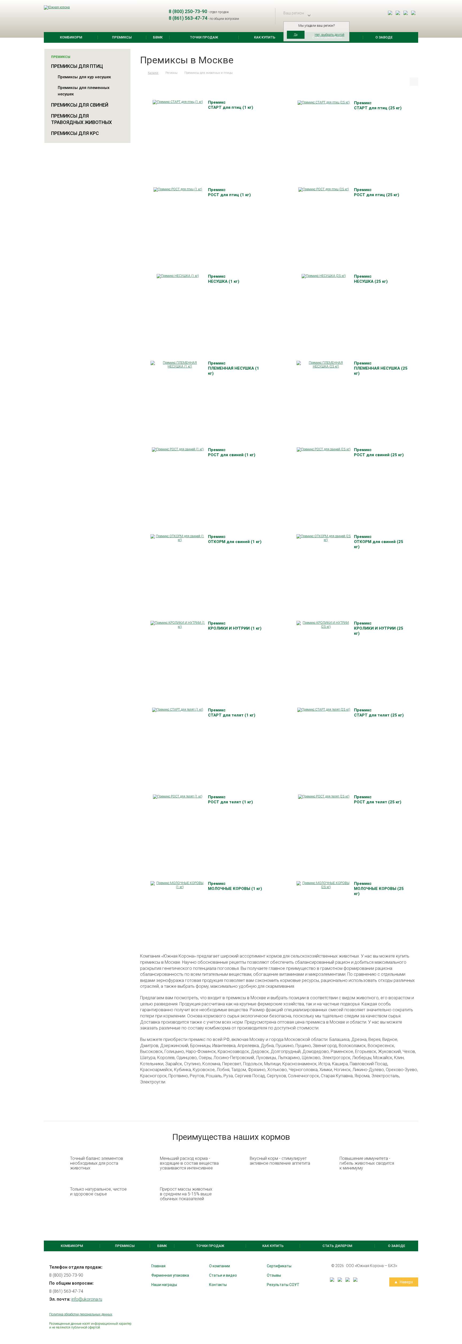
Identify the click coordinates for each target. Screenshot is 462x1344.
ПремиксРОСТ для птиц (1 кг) (229, 192)
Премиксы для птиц (77, 66)
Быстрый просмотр (177, 98)
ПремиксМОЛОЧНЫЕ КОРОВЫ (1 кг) (235, 886)
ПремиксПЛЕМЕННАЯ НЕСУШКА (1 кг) (233, 368)
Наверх (406, 1282)
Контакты (218, 1285)
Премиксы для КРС (75, 133)
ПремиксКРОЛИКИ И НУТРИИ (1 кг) (234, 626)
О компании (219, 1266)
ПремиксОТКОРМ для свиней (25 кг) (378, 541)
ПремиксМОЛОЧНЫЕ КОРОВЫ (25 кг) (379, 888)
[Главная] (141, 73)
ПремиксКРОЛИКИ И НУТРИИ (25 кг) (378, 628)
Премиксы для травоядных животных (81, 119)
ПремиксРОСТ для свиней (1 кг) (231, 452)
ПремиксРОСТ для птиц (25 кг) (376, 192)
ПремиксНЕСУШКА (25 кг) (371, 279)
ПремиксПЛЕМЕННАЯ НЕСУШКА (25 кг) (380, 368)
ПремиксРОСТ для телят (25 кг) (377, 799)
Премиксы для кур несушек (84, 77)
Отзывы (274, 1275)
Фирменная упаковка (170, 1275)
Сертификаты (279, 1266)
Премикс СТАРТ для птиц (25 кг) (378, 105)
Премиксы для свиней (79, 105)
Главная (158, 1266)
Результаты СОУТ (283, 1285)
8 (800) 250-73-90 (188, 11)
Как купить (264, 37)
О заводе (383, 37)
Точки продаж (204, 37)
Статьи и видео (223, 1275)
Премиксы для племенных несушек (84, 90)
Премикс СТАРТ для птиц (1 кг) (230, 105)
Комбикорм (71, 37)
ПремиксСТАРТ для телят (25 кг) (379, 713)
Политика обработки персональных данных (80, 1314)
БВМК (158, 37)
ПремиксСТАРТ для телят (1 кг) (231, 713)
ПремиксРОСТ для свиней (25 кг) (379, 452)
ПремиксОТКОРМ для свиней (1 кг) (234, 539)
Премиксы (122, 37)
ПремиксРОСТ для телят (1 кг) (230, 799)
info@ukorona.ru (86, 1299)
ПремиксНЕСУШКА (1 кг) (223, 279)
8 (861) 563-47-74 (188, 18)
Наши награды (164, 1285)
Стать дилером (337, 1246)
